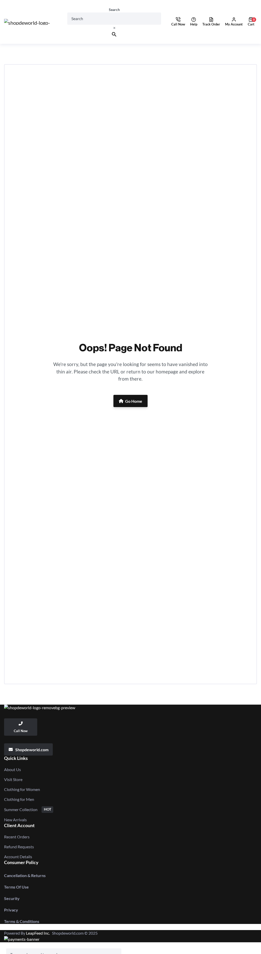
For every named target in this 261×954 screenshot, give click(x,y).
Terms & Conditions (21, 921)
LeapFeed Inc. (39, 933)
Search (114, 10)
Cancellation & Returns (25, 875)
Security (12, 898)
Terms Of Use (16, 886)
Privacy (11, 909)
